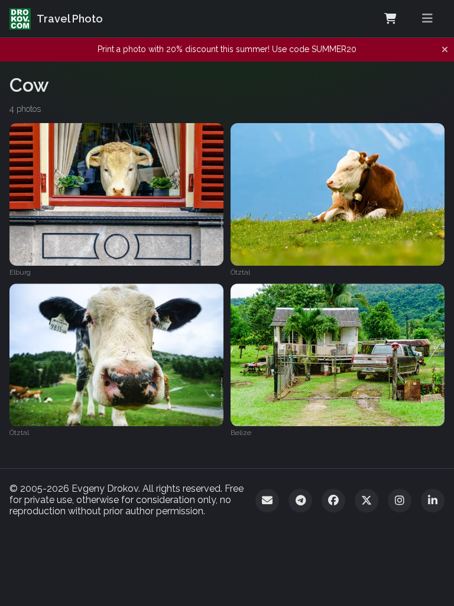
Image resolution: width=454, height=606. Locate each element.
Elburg (20, 272)
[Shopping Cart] (390, 19)
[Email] (267, 500)
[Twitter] (366, 500)
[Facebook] (333, 500)
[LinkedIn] (433, 500)
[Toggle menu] (427, 18)
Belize (241, 433)
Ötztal (240, 272)
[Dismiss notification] (445, 49)
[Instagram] (399, 500)
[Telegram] (300, 500)
